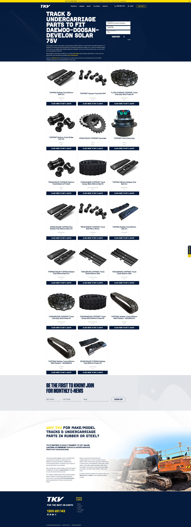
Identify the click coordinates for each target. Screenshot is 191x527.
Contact (79, 512)
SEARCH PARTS (116, 36)
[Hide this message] (189, 1)
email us (91, 475)
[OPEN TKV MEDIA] (100, 6)
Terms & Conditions (76, 525)
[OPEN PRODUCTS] (77, 6)
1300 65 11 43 (55, 58)
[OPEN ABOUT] (91, 6)
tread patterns (64, 470)
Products (79, 506)
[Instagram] (55, 514)
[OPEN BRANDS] (85, 6)
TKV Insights (80, 510)
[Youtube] (53, 514)
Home (79, 504)
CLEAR (129, 39)
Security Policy (66, 525)
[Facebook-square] (50, 514)
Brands (79, 508)
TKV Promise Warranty (67, 478)
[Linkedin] (48, 514)
